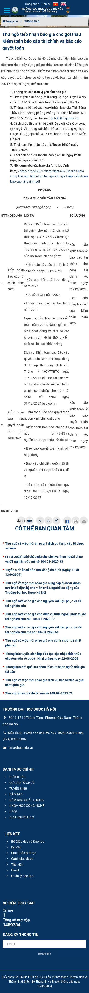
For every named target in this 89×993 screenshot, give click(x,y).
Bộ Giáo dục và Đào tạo (27, 841)
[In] (75, 520)
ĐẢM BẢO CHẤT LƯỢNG (26, 800)
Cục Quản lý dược (23, 853)
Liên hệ (46, 4)
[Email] (84, 520)
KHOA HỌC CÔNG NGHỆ (26, 805)
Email (14, 870)
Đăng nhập (32, 4)
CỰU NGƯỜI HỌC (21, 817)
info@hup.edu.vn (20, 747)
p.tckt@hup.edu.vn (65, 118)
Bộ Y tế (15, 847)
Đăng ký (44, 953)
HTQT (13, 811)
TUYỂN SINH (18, 788)
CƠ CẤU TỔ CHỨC (22, 782)
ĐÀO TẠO (16, 794)
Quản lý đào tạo (22, 876)
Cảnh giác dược (21, 858)
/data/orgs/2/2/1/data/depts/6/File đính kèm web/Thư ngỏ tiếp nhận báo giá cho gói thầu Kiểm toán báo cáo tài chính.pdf (49, 176)
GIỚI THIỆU (17, 777)
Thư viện (16, 864)
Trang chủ (11, 21)
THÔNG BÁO (31, 21)
